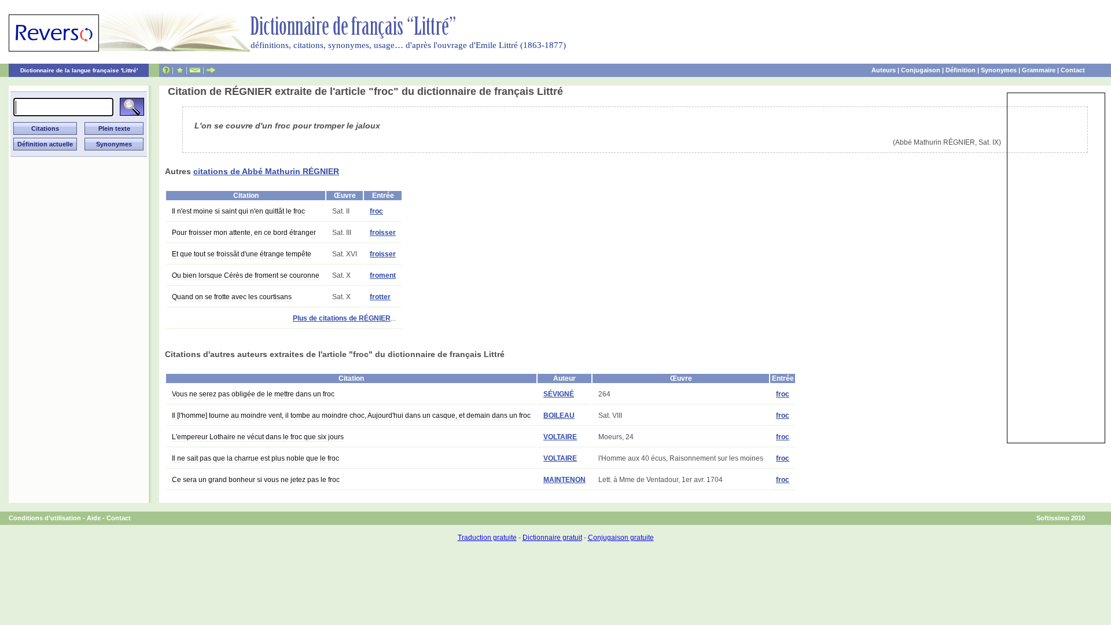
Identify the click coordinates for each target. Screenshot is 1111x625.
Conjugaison (920, 70)
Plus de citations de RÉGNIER (342, 318)
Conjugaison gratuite (621, 538)
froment (383, 275)
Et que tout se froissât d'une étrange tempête (241, 254)
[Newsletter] (195, 70)
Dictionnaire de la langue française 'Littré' (79, 70)
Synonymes (999, 70)
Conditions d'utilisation (45, 517)
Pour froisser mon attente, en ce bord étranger (244, 233)
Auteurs (883, 70)
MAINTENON (564, 480)
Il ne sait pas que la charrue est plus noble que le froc (255, 458)
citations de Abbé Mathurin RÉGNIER (266, 171)
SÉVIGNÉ (558, 394)
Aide (94, 517)
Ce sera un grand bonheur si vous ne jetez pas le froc (256, 480)
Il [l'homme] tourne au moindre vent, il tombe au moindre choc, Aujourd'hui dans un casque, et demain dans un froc (351, 415)
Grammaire (1038, 70)
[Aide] (166, 70)
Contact (1073, 70)
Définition (961, 70)
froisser (383, 233)
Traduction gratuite (487, 538)
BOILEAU (559, 415)
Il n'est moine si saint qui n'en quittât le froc (238, 211)
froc (376, 211)
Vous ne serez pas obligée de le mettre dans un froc (253, 394)
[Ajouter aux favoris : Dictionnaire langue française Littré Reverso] (179, 70)
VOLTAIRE (560, 437)
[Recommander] (211, 70)
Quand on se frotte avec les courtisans (232, 297)
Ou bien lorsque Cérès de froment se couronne (245, 275)
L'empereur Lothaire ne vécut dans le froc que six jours (258, 437)
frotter (380, 297)
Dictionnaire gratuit (552, 538)
